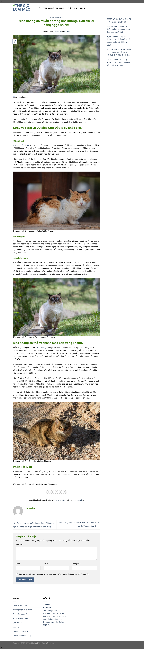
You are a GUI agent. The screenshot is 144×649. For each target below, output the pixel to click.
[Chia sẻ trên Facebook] (48, 492)
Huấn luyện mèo (56, 17)
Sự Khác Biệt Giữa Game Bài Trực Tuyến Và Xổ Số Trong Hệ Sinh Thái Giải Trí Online (119, 52)
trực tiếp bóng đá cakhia (53, 613)
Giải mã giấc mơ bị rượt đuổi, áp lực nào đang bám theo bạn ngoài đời (118, 29)
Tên (18, 564)
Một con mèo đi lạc (21, 145)
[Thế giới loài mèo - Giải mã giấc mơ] (24, 8)
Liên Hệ (82, 8)
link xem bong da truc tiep (54, 616)
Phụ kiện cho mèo (20, 614)
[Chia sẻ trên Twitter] (52, 492)
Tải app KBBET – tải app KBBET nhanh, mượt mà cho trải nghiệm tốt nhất (118, 62)
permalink (80, 500)
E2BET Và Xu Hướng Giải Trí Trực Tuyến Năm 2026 (119, 20)
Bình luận (20, 544)
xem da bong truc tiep (52, 619)
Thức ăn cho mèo (20, 618)
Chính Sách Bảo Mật (21, 631)
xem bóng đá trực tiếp (52, 610)
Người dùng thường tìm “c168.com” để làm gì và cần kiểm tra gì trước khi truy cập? (119, 40)
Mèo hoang (41, 347)
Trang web (76, 564)
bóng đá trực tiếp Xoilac (53, 622)
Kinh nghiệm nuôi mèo (22, 610)
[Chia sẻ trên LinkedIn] (64, 492)
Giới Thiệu (72, 8)
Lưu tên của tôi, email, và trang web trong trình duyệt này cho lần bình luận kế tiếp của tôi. (54, 574)
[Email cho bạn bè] (56, 492)
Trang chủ (48, 8)
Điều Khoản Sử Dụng (22, 636)
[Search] (40, 8)
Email (47, 564)
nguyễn (67, 31)
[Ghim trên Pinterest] (60, 492)
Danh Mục (59, 8)
